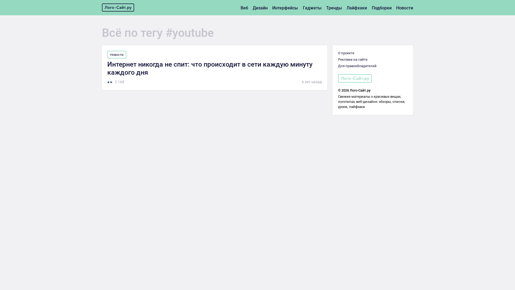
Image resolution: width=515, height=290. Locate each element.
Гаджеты (312, 7)
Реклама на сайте (352, 59)
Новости (404, 7)
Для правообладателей (357, 66)
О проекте (346, 53)
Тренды (334, 7)
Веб (244, 7)
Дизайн (260, 7)
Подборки (382, 7)
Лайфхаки (357, 7)
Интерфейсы (285, 7)
